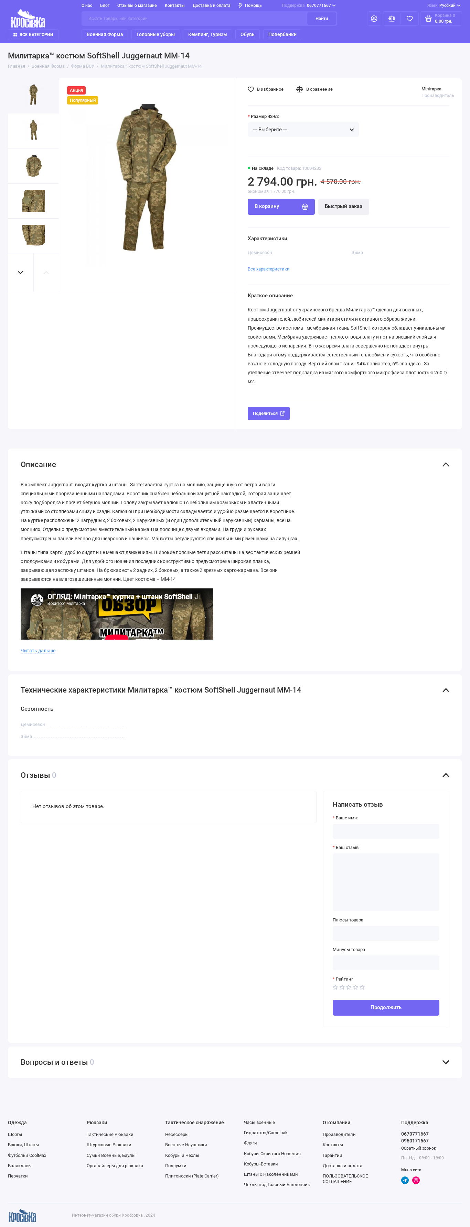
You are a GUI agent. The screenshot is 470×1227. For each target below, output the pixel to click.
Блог (104, 5)
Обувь (248, 34)
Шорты (15, 1134)
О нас (87, 5)
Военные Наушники (186, 1144)
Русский (441, 5)
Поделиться (265, 413)
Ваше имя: (347, 817)
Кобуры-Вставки (261, 1164)
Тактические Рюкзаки (110, 1134)
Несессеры (177, 1134)
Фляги (250, 1143)
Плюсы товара (348, 919)
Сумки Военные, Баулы (111, 1155)
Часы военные (259, 1122)
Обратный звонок (418, 1148)
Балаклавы (20, 1165)
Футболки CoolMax (27, 1155)
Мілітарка (431, 88)
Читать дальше (38, 650)
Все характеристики (269, 269)
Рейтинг (344, 979)
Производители (339, 1134)
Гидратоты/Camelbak (266, 1132)
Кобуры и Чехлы (182, 1155)
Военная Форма (105, 34)
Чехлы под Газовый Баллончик (277, 1184)
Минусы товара (349, 949)
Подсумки (175, 1165)
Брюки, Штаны (23, 1144)
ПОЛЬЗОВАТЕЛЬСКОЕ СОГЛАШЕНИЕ (345, 1178)
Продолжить (386, 1007)
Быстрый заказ (343, 206)
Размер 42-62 (265, 116)
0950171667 (415, 1140)
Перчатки (18, 1176)
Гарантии (332, 1155)
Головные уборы (156, 34)
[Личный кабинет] (374, 18)
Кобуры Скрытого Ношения (272, 1153)
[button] (20, 272)
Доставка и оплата (212, 5)
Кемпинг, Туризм (207, 34)
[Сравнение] (391, 18)
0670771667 (306, 5)
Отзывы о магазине (137, 5)
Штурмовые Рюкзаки (109, 1144)
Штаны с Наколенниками (271, 1174)
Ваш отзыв (347, 847)
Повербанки (282, 34)
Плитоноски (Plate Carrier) (192, 1176)
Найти (322, 18)
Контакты (175, 5)
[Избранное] (409, 18)
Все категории (36, 34)
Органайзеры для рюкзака (115, 1165)
